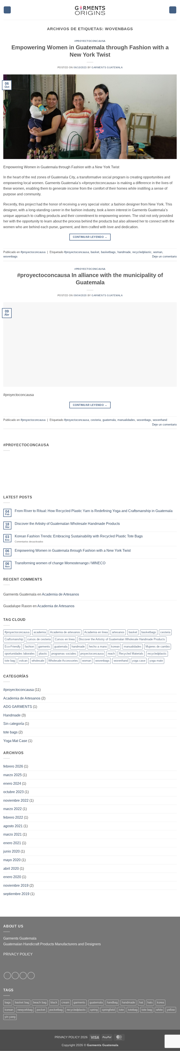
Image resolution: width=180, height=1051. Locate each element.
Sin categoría (13, 723)
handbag (112, 1002)
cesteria (96, 420)
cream (65, 1002)
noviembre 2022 (16, 800)
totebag (132, 1009)
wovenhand (160, 420)
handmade (124, 252)
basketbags (108, 252)
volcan (23, 660)
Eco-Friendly (13, 646)
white (159, 1009)
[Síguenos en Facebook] (7, 975)
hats (150, 1002)
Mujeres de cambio (158, 646)
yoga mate (156, 660)
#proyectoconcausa (90, 41)
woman (157, 252)
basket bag (22, 1002)
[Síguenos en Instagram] (15, 975)
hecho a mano (98, 646)
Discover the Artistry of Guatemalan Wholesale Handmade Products (67, 524)
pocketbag (56, 1009)
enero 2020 (12, 877)
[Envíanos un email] (23, 975)
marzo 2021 (12, 834)
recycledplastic (141, 252)
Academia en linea (96, 632)
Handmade (12, 715)
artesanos (118, 632)
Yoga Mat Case (15, 741)
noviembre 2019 (16, 885)
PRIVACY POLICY (18, 954)
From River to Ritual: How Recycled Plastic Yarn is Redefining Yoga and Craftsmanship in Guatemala (94, 511)
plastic (43, 653)
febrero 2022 (13, 817)
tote (121, 1009)
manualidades (126, 420)
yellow (171, 1009)
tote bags (10, 732)
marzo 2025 (12, 775)
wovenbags (10, 256)
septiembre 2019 (16, 894)
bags (8, 1002)
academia (40, 632)
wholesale (38, 660)
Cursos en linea (65, 639)
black (53, 1002)
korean (115, 646)
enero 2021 (12, 843)
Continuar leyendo (90, 237)
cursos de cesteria (39, 639)
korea (160, 1002)
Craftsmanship (14, 639)
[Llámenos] (31, 975)
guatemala (109, 420)
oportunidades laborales (20, 653)
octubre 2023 (13, 792)
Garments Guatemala (107, 67)
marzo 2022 (12, 809)
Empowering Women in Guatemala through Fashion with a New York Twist (73, 550)
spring (94, 1009)
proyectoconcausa (92, 653)
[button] (7, 10)
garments (44, 646)
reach (111, 653)
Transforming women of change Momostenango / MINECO (60, 563)
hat (141, 1002)
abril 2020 (11, 868)
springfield (108, 1009)
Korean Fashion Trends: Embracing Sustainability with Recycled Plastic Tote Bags (79, 536)
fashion (29, 646)
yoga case (138, 660)
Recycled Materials (131, 653)
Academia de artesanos (65, 632)
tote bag (10, 660)
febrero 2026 (13, 766)
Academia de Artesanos (60, 594)
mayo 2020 (12, 860)
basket (95, 252)
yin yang (10, 1016)
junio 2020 (11, 851)
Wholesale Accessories (63, 660)
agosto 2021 (13, 826)
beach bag (39, 1002)
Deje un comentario (164, 256)
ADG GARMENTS (17, 707)
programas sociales (63, 653)
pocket (41, 1009)
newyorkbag (24, 1009)
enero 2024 (12, 783)
